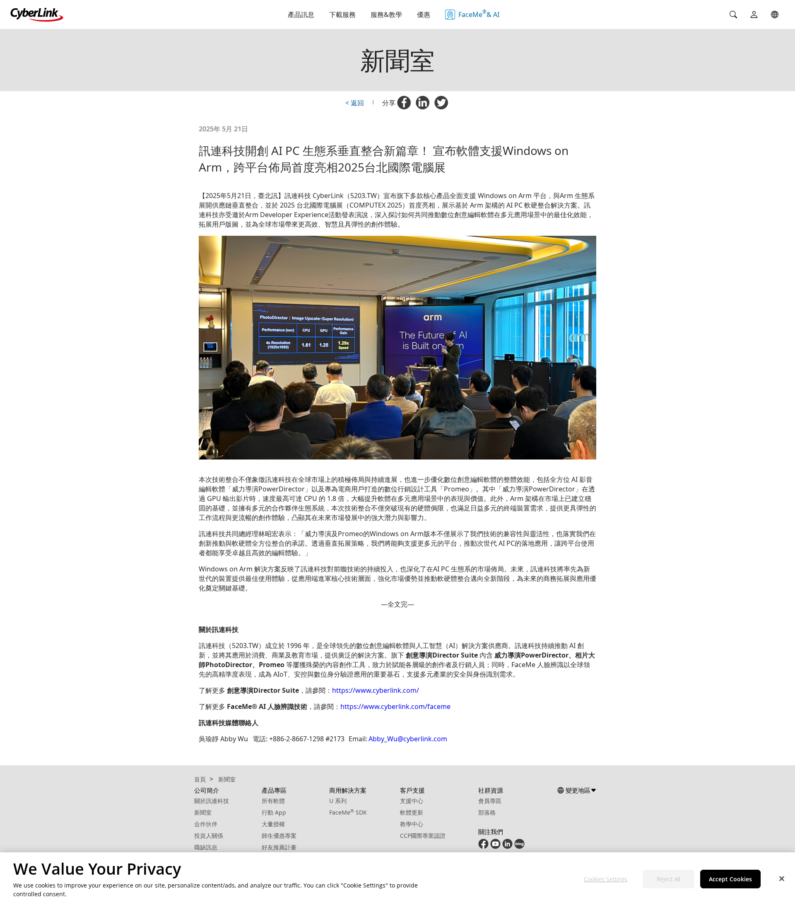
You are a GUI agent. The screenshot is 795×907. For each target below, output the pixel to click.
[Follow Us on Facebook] (483, 847)
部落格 (487, 812)
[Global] (774, 14)
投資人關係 (208, 835)
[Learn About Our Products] (519, 847)
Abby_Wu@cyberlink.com (408, 738)
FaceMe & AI (478, 13)
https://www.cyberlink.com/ (375, 690)
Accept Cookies (730, 879)
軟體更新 (411, 812)
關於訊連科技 (211, 801)
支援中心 (411, 801)
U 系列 (338, 801)
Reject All (668, 879)
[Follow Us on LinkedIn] (507, 847)
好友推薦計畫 (279, 847)
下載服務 (342, 14)
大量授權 (273, 824)
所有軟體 (273, 801)
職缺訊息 (205, 847)
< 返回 (354, 102)
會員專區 (489, 801)
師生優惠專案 (279, 835)
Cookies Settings (605, 879)
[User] (754, 14)
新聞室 (203, 812)
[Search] (733, 14)
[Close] (782, 879)
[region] (397, 879)
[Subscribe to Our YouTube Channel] (495, 847)
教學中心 (411, 824)
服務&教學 (386, 14)
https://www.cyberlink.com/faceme (395, 706)
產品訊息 (301, 14)
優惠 (423, 14)
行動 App (274, 812)
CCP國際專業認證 (423, 835)
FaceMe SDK (348, 812)
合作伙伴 (205, 824)
